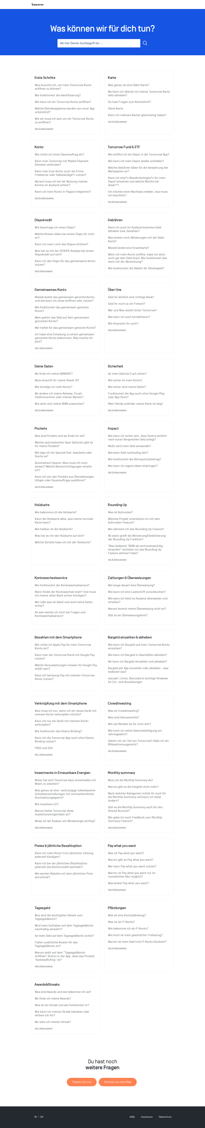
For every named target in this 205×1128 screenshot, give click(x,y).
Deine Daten (44, 366)
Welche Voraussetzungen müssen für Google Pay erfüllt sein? (66, 667)
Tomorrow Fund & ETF (124, 147)
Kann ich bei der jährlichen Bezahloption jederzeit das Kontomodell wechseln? (61, 865)
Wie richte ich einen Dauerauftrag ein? (59, 154)
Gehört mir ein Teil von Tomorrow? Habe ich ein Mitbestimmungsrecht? (139, 742)
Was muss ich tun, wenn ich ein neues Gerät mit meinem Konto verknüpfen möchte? (66, 712)
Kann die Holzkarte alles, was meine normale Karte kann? (64, 520)
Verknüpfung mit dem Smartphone (61, 703)
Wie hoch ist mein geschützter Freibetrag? (135, 935)
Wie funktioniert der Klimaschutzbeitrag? (134, 459)
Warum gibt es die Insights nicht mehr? (133, 786)
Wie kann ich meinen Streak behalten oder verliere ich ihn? (62, 1013)
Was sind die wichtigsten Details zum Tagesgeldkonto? (59, 917)
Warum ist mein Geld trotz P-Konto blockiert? (137, 941)
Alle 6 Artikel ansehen (44, 827)
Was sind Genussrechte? (123, 717)
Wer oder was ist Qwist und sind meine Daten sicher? (64, 603)
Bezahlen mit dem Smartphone (58, 637)
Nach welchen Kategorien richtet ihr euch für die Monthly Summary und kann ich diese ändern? (137, 797)
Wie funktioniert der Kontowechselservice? (62, 585)
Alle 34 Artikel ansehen (44, 198)
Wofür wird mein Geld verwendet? (129, 446)
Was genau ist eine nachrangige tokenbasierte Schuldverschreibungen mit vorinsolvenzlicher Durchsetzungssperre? (65, 794)
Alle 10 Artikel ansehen (44, 129)
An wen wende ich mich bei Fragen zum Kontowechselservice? (61, 614)
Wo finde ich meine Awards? (53, 998)
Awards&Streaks (47, 984)
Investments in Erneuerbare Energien (62, 773)
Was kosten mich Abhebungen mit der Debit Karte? (136, 239)
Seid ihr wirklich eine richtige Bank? (131, 297)
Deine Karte (115, 108)
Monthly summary (121, 773)
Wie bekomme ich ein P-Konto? (128, 928)
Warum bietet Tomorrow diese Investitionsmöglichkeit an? (54, 812)
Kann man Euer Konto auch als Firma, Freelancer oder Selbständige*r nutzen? (60, 173)
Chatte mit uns (81, 1082)
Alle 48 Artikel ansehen (117, 202)
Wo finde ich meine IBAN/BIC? (54, 373)
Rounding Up (117, 505)
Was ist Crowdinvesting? (123, 711)
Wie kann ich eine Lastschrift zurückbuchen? (137, 592)
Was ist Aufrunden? (120, 512)
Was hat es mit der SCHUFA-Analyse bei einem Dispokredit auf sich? (65, 252)
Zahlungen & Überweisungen (129, 578)
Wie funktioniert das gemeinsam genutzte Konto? (62, 309)
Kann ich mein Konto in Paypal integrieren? (63, 191)
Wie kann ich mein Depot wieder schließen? (136, 161)
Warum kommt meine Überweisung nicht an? (137, 608)
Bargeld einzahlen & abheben (130, 637)
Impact (113, 428)
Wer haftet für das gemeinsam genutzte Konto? (65, 327)
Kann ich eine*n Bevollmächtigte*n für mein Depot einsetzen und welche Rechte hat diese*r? (137, 181)
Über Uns (114, 290)
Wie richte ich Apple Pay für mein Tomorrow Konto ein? (63, 646)
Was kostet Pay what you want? (128, 883)
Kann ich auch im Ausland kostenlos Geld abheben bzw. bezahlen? (135, 229)
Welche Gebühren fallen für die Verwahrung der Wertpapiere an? (138, 169)
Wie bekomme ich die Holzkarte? (56, 512)
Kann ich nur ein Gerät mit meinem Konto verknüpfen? (62, 722)
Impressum (147, 1117)
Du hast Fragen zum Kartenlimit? (129, 102)
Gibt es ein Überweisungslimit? (128, 615)
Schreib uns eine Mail (117, 1082)
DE (35, 1117)
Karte (112, 78)
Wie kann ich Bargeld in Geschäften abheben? (137, 655)
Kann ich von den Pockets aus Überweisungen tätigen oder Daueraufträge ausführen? (65, 478)
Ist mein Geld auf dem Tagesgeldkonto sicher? (64, 935)
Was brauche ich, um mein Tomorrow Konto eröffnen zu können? (63, 86)
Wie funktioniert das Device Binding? (58, 731)
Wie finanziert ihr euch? (123, 323)
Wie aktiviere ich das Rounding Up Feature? (136, 529)
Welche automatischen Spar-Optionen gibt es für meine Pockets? (64, 444)
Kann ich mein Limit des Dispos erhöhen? (61, 244)
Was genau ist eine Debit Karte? (128, 85)
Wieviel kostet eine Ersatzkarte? (128, 248)
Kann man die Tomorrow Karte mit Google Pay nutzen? (65, 656)
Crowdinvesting (119, 703)
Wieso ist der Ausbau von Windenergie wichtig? (65, 821)
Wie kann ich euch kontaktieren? (129, 317)
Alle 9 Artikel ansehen (117, 330)
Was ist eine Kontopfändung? (127, 915)
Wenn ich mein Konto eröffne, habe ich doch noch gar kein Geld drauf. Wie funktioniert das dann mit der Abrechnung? (138, 258)
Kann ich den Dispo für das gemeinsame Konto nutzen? (65, 262)
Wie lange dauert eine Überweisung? (131, 585)
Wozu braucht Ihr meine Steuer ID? (57, 380)
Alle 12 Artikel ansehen (117, 410)
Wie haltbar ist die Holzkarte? (54, 529)
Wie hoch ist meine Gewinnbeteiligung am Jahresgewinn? (135, 732)
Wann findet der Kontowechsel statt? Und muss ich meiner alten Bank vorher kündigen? (66, 593)
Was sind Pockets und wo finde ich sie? (60, 436)
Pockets (41, 428)
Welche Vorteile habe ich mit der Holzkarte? (63, 542)
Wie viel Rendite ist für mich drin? (129, 724)
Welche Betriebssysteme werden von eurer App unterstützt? (65, 110)
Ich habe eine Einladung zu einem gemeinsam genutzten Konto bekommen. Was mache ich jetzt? (65, 338)
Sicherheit (115, 366)
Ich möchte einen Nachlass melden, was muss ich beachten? (138, 193)
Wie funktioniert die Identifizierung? (58, 95)
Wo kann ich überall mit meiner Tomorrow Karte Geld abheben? (139, 93)
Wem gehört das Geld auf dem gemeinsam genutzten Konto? (62, 319)
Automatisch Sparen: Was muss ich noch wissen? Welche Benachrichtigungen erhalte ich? (63, 466)
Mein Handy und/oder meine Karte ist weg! (135, 403)
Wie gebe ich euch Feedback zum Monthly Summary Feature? (135, 819)
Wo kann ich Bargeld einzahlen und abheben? (137, 661)
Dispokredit (43, 220)
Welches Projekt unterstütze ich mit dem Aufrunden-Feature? (134, 520)
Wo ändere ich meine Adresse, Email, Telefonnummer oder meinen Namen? (59, 395)
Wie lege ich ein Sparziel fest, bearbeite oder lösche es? (64, 454)
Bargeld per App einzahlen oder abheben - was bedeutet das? (138, 670)
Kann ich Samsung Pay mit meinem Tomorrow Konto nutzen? (65, 677)
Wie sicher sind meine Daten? (127, 387)
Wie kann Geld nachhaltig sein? (128, 452)
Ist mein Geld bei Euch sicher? (127, 373)
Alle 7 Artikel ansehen (44, 348)
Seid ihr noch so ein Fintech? (126, 303)
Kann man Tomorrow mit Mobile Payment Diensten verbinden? (62, 162)
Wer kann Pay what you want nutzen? (132, 866)
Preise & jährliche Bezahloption (58, 846)
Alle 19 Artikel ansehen (117, 751)
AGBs (132, 1117)
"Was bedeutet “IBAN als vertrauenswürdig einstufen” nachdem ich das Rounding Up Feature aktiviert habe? (135, 549)
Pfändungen (117, 908)
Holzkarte (42, 505)
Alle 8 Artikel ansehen (44, 271)
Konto (39, 147)
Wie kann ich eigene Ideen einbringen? (133, 466)
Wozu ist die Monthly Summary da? (130, 780)
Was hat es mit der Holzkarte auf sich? (59, 535)
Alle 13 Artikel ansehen (44, 487)
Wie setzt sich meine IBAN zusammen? (59, 403)
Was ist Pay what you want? (126, 853)
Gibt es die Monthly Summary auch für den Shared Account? (135, 809)
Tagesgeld (42, 908)
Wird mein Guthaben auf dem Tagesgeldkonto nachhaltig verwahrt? (64, 927)
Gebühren (115, 220)
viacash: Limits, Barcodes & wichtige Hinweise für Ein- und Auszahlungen (138, 680)
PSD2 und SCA (44, 748)
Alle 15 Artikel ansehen (117, 559)
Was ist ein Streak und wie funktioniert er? (62, 1005)
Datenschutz (165, 1117)
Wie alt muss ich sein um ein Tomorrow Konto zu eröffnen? (65, 120)
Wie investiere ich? (47, 804)
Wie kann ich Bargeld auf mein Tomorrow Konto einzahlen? (139, 646)
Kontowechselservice (51, 578)
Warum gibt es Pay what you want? (130, 859)
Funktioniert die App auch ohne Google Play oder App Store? (136, 395)
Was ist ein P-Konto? (121, 922)
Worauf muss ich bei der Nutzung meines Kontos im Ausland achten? (61, 183)
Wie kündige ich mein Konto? (53, 387)
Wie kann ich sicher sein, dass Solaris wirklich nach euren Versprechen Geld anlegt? (138, 437)
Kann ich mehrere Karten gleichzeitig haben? (137, 115)
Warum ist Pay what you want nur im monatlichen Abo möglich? (132, 874)
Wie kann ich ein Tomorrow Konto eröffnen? (63, 102)
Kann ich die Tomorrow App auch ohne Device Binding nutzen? (65, 739)
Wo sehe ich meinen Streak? (53, 1022)
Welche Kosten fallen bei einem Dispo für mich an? (65, 235)
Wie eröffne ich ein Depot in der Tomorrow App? (138, 154)
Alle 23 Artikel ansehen (117, 121)
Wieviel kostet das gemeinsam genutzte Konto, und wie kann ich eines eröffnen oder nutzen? (65, 299)
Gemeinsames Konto (50, 290)
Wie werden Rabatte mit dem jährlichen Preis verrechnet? (64, 875)
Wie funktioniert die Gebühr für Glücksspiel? (136, 268)
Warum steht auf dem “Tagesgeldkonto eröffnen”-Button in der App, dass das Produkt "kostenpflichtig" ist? (65, 956)
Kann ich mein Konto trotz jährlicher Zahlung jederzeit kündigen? (64, 855)
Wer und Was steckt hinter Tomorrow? (132, 310)
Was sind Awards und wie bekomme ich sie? (63, 992)
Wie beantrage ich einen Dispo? (55, 227)
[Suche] (145, 43)
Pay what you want (122, 846)
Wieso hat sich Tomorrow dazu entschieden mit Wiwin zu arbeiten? (66, 782)
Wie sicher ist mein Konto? (125, 380)
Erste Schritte (45, 78)
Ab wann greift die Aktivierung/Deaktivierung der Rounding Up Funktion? (137, 537)
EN (41, 1117)
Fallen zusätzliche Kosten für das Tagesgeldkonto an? (56, 944)
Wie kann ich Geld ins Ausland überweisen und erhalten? (138, 600)
